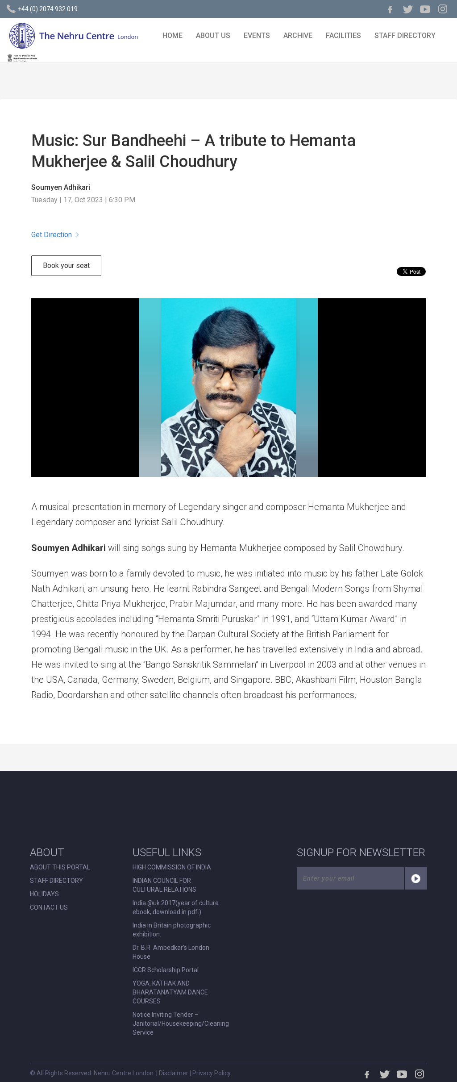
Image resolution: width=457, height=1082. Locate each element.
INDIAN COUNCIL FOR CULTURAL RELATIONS (164, 885)
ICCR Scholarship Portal (166, 969)
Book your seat (66, 265)
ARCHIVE (297, 35)
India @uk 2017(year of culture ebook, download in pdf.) (176, 907)
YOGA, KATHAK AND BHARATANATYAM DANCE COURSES (170, 992)
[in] (442, 9)
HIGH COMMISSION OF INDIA (172, 867)
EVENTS (257, 35)
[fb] (390, 9)
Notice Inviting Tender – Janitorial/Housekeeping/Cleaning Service (181, 1023)
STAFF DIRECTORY (405, 35)
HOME (172, 35)
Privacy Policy (211, 1073)
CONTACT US (49, 907)
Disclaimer (173, 1073)
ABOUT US (213, 35)
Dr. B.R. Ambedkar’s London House (171, 952)
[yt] (425, 9)
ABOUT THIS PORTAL (60, 867)
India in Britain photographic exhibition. (172, 930)
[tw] (407, 9)
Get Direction (51, 234)
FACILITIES (343, 35)
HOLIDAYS (44, 894)
